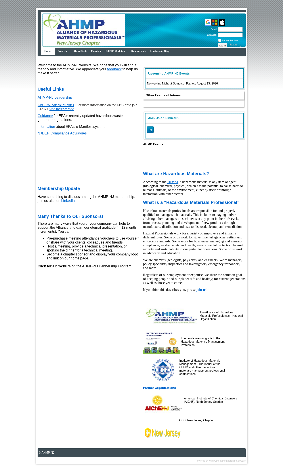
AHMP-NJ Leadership (55, 97)
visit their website (62, 109)
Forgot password (235, 45)
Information (46, 127)
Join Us (62, 51)
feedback (114, 69)
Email (212, 29)
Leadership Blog (160, 51)
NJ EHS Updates (115, 51)
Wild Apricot (215, 460)
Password (210, 34)
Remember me (230, 40)
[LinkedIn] (150, 129)
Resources (137, 51)
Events (95, 51)
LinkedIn (68, 201)
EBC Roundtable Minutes (56, 105)
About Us (78, 51)
